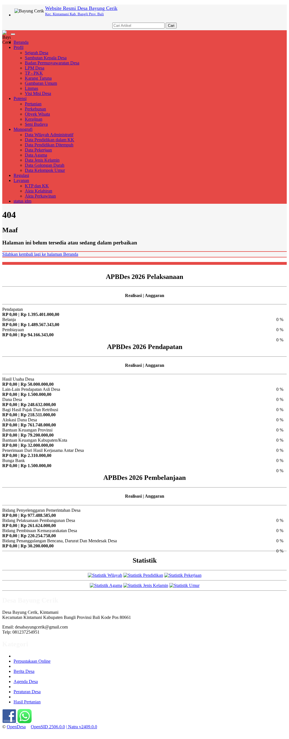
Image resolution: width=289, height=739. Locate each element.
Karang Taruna (38, 78)
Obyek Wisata (37, 114)
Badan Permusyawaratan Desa (52, 62)
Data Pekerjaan (38, 150)
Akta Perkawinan (40, 196)
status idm (22, 201)
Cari (171, 25)
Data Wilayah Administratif (49, 134)
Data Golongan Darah (44, 165)
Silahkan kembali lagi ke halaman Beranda (40, 254)
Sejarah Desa (36, 52)
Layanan (21, 180)
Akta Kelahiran (38, 190)
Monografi (23, 129)
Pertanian (33, 103)
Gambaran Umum (41, 83)
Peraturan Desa (27, 691)
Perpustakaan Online (32, 661)
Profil (18, 47)
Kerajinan (33, 119)
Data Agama (36, 155)
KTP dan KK (37, 185)
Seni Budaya (36, 124)
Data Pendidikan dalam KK (49, 139)
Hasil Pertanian (27, 701)
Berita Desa (24, 671)
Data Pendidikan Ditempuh (49, 144)
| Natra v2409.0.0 (81, 726)
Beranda (21, 42)
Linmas (31, 88)
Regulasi (21, 175)
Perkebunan (35, 109)
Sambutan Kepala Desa (46, 57)
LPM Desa (34, 68)
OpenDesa (16, 726)
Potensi (20, 98)
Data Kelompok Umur (45, 170)
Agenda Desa (26, 681)
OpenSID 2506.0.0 (48, 726)
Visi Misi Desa (38, 93)
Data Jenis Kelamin (42, 160)
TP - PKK (34, 73)
